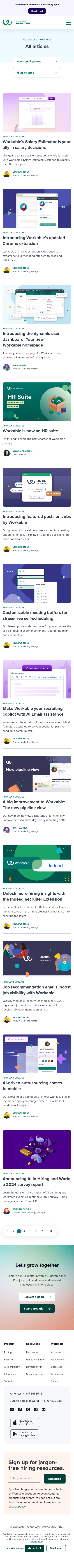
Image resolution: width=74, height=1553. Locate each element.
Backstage (57, 1366)
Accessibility (58, 1374)
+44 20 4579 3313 (51, 1401)
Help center (32, 1352)
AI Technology (12, 1366)
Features (9, 1359)
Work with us (58, 1359)
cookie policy (37, 1541)
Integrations (10, 1374)
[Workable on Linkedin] (12, 1411)
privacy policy (17, 1506)
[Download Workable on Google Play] (24, 1434)
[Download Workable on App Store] (24, 1422)
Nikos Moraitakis (23, 451)
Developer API (34, 1366)
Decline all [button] (56, 1548)
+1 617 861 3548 (32, 1393)
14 (51, 1231)
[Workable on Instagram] (43, 1411)
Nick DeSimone (21, 172)
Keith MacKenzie (22, 1209)
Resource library (35, 1359)
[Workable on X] (36, 1411)
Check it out (37, 11)
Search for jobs (34, 1374)
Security (8, 1381)
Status (54, 1381)
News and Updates (13, 137)
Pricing (8, 1352)
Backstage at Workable (37, 40)
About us (56, 1352)
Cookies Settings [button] (15, 1548)
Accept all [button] (34, 1548)
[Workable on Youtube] (28, 1411)
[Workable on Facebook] (20, 1411)
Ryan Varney (20, 365)
